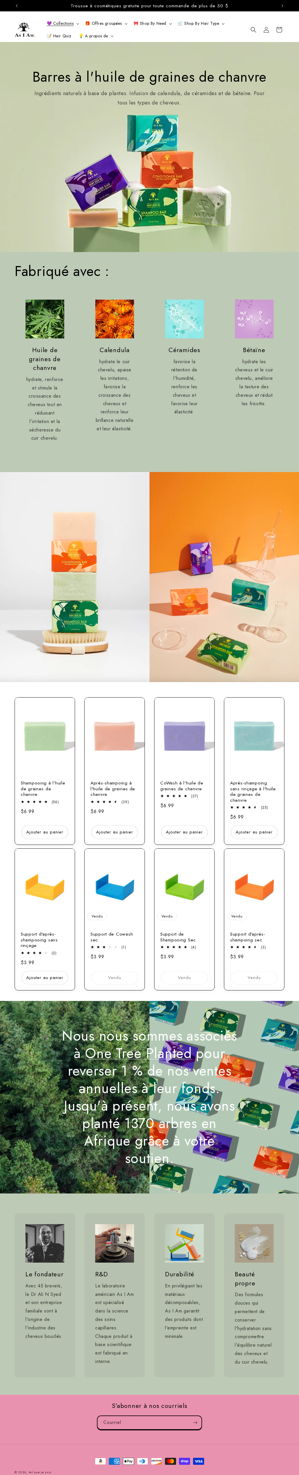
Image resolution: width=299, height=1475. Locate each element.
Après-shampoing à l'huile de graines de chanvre (113, 788)
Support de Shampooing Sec (178, 937)
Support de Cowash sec (112, 937)
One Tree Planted (138, 1053)
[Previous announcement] (16, 5)
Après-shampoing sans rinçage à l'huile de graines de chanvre (253, 791)
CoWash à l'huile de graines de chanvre (182, 785)
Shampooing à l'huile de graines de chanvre (43, 788)
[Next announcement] (282, 5)
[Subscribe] (195, 1422)
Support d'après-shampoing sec (247, 937)
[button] (62, 23)
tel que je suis (40, 1472)
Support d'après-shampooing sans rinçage (39, 939)
